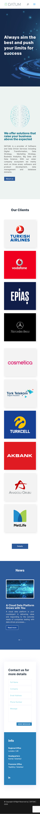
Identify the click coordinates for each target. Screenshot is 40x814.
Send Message (24, 724)
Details (20, 546)
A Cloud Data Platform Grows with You (20, 607)
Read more (12, 627)
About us (9, 179)
